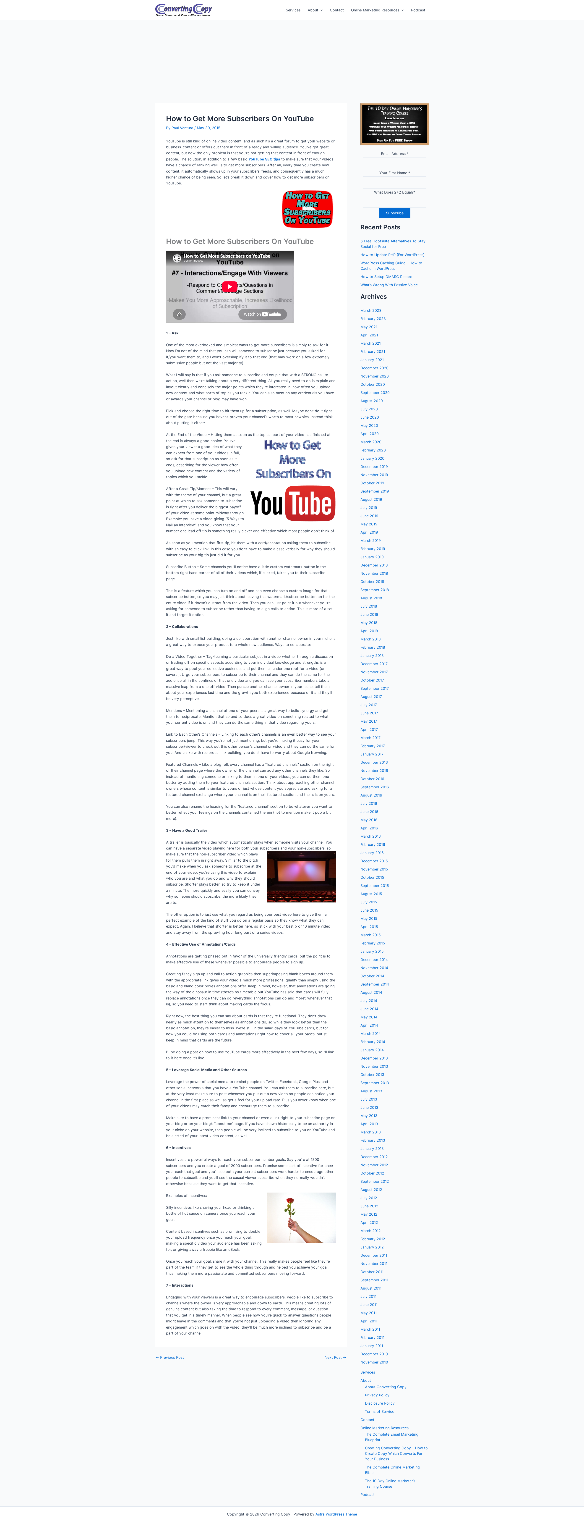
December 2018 (374, 565)
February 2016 (372, 844)
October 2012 (372, 1173)
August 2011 (370, 1288)
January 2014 (372, 1050)
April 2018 (369, 631)
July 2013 (368, 1099)
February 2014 (372, 1041)
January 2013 (372, 1148)
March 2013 (370, 1132)
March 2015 (370, 935)
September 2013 (374, 1082)
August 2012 (371, 1189)
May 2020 (369, 425)
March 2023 (370, 310)
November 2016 (374, 770)
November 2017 (374, 672)
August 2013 (371, 1091)
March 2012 (370, 1230)
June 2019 (369, 516)
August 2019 (371, 499)
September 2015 (374, 885)
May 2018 (368, 622)
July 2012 (368, 1198)
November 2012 (374, 1165)
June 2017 (369, 713)
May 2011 (368, 1313)
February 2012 (372, 1239)
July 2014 (368, 1000)
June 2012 (369, 1206)
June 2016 (369, 811)
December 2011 (373, 1255)
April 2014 (369, 1025)
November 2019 (374, 474)
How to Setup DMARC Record (386, 276)
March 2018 (370, 639)
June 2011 (369, 1304)
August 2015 (371, 894)
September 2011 (374, 1280)
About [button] (313, 10)
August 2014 (371, 992)
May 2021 (368, 327)
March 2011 (370, 1329)
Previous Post (170, 1357)
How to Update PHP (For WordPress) (392, 254)
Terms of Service (379, 1411)
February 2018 (372, 647)
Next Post (335, 1357)
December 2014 (374, 959)
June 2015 (369, 910)
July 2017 (368, 705)
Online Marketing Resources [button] (375, 10)
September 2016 (374, 787)
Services (293, 10)
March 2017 (370, 737)
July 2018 (368, 606)
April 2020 (369, 433)
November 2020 (374, 376)
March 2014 (370, 1033)
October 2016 (372, 778)
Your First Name (394, 172)
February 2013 (372, 1140)
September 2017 (374, 688)
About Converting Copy (386, 1387)
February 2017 (372, 746)
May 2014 (368, 1017)
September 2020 (375, 392)
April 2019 (369, 532)
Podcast (418, 10)
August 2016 (371, 795)
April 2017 (369, 729)
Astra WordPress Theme (336, 1514)
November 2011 (373, 1263)
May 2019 (368, 524)
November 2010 (374, 1362)
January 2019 (372, 557)
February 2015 (372, 943)
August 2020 (371, 401)
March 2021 (370, 343)
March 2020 (370, 442)
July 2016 (368, 803)
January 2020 (372, 458)
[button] (320, 10)
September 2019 (374, 491)
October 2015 (372, 877)
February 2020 (373, 450)
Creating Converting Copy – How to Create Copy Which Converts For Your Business (396, 1453)
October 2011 (371, 1271)
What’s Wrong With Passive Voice (389, 285)
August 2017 (371, 696)
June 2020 (369, 417)
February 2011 (372, 1337)
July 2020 (369, 409)
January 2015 (372, 951)
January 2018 (372, 655)
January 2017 (371, 754)
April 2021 (369, 335)
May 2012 (368, 1214)
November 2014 (374, 967)
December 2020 (374, 368)
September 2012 (374, 1181)
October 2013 (372, 1074)
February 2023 (373, 318)
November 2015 (374, 869)
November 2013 (374, 1066)
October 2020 (372, 384)
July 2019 (368, 507)
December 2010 (374, 1354)
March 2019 (370, 540)
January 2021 (372, 359)
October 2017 (372, 680)
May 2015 (368, 918)
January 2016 (372, 852)
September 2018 (374, 589)
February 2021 (372, 351)
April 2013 (369, 1124)
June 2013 (369, 1107)
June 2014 (369, 1009)
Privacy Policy (377, 1395)
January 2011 (371, 1345)
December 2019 (374, 466)
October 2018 (372, 581)
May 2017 (368, 721)
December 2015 (374, 861)
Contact (337, 10)
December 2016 (374, 762)
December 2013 (374, 1058)
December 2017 (374, 663)
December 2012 (374, 1156)
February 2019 (372, 548)
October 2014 (372, 976)
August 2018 (371, 598)
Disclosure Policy (380, 1403)
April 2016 (369, 828)
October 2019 (372, 483)
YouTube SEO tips (264, 159)
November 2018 (374, 573)
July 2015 (368, 902)
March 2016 (370, 836)
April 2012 (369, 1222)
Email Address (395, 153)
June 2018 (369, 614)
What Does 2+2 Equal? (394, 192)
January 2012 (372, 1247)
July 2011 (368, 1296)
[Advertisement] (292, 55)
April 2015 (369, 926)
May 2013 (368, 1115)
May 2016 (368, 820)
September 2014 (374, 984)
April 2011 (368, 1321)
